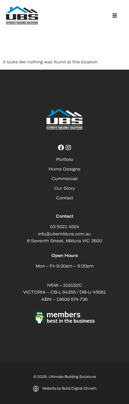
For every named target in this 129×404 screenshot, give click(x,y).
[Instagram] (68, 148)
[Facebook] (61, 148)
